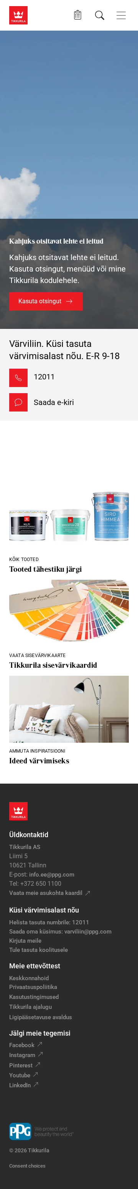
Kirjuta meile (25, 940)
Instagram (22, 1055)
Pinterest (21, 1065)
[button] (77, 15)
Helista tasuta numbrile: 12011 (49, 922)
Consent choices (27, 1166)
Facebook (21, 1045)
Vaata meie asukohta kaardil (45, 893)
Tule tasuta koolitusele (38, 950)
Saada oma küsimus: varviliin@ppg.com (60, 931)
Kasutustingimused (34, 997)
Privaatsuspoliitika (33, 987)
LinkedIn (20, 1085)
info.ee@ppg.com (51, 874)
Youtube (19, 1075)
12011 (44, 376)
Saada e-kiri (54, 402)
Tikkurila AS (24, 847)
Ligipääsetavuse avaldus (40, 1017)
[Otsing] (99, 15)
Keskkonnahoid (29, 978)
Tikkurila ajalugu (30, 1007)
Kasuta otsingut (39, 301)
